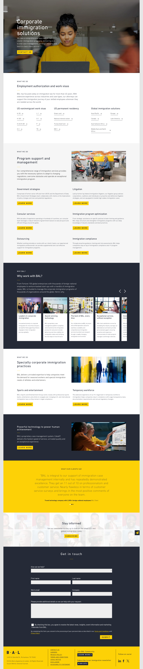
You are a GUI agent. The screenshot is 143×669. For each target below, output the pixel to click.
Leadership (30, 4)
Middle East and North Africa (98, 130)
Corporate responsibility (36, 8)
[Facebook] (123, 661)
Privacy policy (56, 655)
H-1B (18, 113)
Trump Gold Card (59, 124)
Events (57, 12)
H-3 (18, 129)
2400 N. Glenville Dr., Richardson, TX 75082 (21, 657)
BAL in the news (32, 12)
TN (37, 129)
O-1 (37, 119)
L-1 (37, 113)
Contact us (54, 650)
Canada (93, 119)
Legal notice (55, 659)
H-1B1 (19, 119)
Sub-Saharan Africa (97, 124)
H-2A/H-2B (21, 124)
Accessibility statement (60, 664)
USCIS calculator (61, 15)
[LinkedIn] (119, 661)
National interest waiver (62, 119)
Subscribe (71, 536)
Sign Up (82, 663)
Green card (57, 113)
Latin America (115, 119)
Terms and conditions (59, 657)
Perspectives (60, 4)
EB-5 (55, 129)
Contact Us (25, 52)
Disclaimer (54, 662)
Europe (113, 113)
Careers (28, 15)
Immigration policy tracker (66, 8)
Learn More (25, 203)
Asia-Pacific (95, 113)
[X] (128, 661)
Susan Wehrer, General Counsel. (17, 664)
